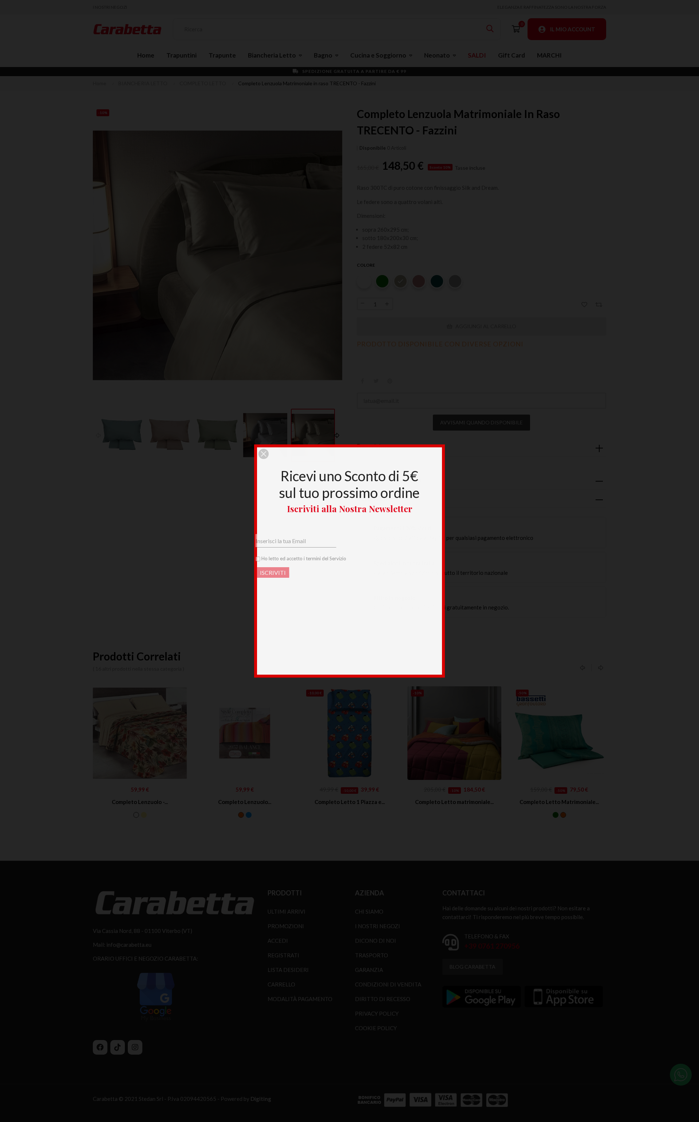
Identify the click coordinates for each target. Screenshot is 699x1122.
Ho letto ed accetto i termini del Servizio (322, 558)
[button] (263, 454)
